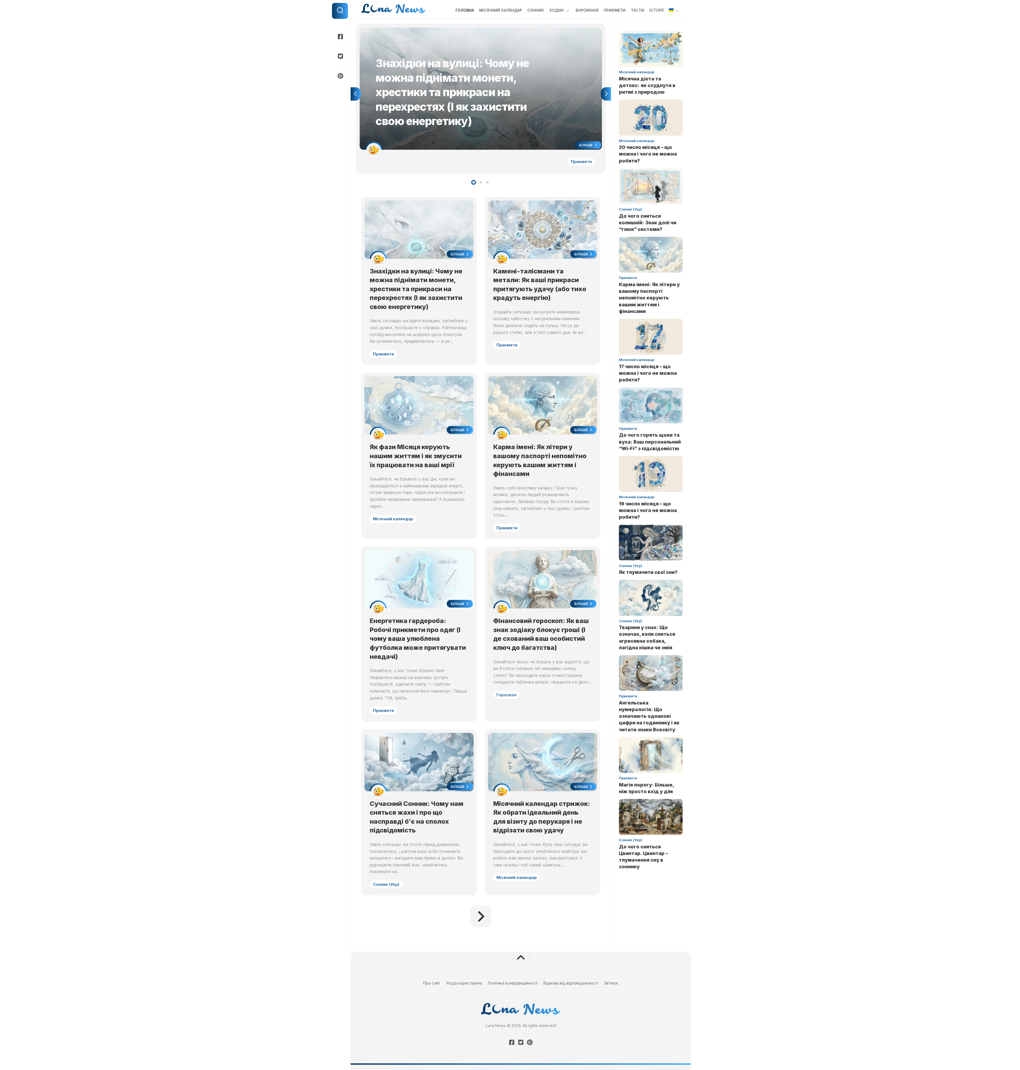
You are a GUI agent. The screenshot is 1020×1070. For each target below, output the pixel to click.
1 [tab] (473, 182)
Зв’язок (611, 983)
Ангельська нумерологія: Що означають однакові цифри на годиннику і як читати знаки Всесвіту (649, 716)
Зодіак (556, 10)
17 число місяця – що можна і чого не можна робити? (648, 373)
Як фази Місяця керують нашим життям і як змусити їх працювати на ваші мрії (416, 456)
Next (606, 94)
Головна (465, 10)
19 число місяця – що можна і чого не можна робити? (648, 510)
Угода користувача (464, 983)
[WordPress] (340, 56)
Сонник (535, 10)
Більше (586, 145)
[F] (340, 36)
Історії (656, 10)
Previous (356, 94)
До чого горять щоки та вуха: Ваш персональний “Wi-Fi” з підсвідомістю (650, 441)
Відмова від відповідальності (570, 983)
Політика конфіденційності (513, 983)
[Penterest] (340, 76)
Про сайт (431, 983)
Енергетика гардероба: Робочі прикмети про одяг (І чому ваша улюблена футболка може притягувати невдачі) (418, 638)
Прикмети (615, 10)
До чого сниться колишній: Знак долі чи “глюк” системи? (647, 222)
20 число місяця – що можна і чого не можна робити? (648, 153)
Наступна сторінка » (480, 916)
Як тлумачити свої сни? (648, 572)
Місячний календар (500, 10)
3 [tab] (487, 182)
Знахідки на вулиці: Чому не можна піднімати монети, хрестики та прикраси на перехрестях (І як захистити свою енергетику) (478, 30)
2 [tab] (480, 182)
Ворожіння (587, 10)
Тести (637, 10)
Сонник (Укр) (386, 884)
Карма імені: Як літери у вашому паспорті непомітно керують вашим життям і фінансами (649, 298)
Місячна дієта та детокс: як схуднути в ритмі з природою (647, 85)
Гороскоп (506, 694)
